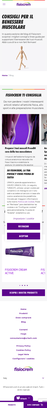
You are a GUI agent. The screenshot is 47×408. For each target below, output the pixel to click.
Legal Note (23, 354)
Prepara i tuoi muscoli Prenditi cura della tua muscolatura (20, 150)
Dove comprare (23, 318)
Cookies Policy (23, 350)
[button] (23, 398)
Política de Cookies (26, 202)
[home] (23, 369)
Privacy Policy (23, 346)
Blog (23, 322)
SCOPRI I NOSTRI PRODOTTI (23, 292)
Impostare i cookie (23, 218)
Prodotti (23, 313)
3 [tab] (25, 285)
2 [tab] (22, 285)
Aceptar (23, 236)
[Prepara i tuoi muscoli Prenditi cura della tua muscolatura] (20, 129)
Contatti (23, 330)
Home (5, 75)
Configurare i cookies (23, 359)
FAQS (23, 334)
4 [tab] (27, 285)
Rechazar (23, 226)
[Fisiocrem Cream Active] (20, 251)
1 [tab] (20, 285)
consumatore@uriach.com (23, 338)
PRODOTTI (12, 405)
